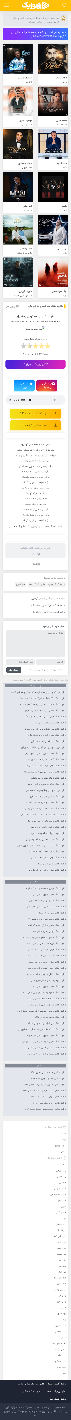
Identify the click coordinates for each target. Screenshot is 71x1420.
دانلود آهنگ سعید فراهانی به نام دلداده (47, 851)
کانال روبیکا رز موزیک (36, 364)
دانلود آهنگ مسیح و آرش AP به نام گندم (46, 925)
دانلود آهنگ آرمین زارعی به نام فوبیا (49, 931)
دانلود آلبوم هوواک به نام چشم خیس (48, 833)
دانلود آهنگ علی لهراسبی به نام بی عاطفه (47, 1023)
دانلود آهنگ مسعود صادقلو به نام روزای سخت (44, 937)
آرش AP (62, 1260)
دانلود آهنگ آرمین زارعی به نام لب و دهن (46, 968)
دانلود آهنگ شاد (58, 1399)
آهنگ (34, 564)
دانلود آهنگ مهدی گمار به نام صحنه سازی (46, 735)
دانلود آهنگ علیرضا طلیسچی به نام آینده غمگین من (41, 1029)
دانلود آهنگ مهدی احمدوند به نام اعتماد (47, 962)
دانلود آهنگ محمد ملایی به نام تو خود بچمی (45, 753)
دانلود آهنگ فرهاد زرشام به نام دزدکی (48, 778)
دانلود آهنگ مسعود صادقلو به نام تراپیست (46, 999)
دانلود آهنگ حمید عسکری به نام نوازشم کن (46, 839)
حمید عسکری (60, 1361)
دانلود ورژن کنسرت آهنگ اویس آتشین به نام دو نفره (41, 815)
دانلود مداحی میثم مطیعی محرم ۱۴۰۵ (48, 1072)
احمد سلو (62, 1200)
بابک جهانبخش (59, 1278)
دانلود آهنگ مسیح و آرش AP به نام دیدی (46, 1054)
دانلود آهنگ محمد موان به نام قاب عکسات (46, 802)
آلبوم (64, 1139)
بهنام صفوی (61, 1301)
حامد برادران (60, 1325)
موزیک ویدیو (60, 1145)
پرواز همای (61, 1313)
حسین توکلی (60, 1349)
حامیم (63, 1337)
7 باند (63, 1164)
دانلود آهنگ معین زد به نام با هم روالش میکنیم (44, 1041)
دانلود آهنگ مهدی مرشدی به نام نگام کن (47, 870)
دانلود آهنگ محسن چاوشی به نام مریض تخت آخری (41, 1011)
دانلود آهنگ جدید (46, 316)
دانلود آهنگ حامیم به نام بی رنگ (50, 1017)
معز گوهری (20, 584)
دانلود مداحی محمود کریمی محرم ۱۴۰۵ (48, 1078)
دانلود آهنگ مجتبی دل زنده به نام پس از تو (45, 710)
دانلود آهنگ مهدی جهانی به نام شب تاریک (46, 766)
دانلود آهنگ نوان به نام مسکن (52, 913)
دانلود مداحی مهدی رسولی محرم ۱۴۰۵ (48, 1097)
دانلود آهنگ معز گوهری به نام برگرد (45, 306)
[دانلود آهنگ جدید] (35, 5)
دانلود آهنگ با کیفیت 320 (34, 413)
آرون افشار (61, 1176)
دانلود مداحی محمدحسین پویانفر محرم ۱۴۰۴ (45, 1109)
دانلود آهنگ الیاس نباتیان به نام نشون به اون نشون (41, 845)
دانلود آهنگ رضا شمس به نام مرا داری (48, 741)
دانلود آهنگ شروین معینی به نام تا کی (48, 796)
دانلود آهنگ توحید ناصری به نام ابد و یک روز (44, 809)
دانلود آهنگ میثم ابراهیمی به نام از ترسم (47, 784)
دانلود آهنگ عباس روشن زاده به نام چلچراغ (45, 717)
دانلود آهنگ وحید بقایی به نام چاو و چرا (47, 821)
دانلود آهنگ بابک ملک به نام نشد (50, 723)
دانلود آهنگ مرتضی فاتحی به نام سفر (48, 827)
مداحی (63, 1151)
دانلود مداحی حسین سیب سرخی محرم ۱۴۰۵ (45, 1084)
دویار (64, 1373)
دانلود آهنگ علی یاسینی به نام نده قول (47, 900)
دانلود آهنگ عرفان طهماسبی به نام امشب (46, 950)
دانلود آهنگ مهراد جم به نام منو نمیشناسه (46, 943)
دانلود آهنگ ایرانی (56, 584)
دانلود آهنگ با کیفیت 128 (34, 425)
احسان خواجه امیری (57, 1194)
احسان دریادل (60, 1188)
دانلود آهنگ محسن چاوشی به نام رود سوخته (45, 772)
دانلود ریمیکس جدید (55, 1391)
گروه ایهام (62, 1272)
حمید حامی (61, 1355)
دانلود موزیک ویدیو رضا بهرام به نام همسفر (46, 790)
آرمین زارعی (61, 1170)
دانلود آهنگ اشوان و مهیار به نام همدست (46, 974)
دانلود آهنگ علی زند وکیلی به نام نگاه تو (47, 1005)
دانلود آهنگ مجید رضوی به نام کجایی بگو (46, 907)
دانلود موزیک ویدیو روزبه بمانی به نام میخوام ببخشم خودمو (38, 692)
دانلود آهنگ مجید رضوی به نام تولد (49, 986)
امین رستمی (61, 1254)
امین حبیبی (61, 1248)
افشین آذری (61, 1212)
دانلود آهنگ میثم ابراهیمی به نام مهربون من (45, 1048)
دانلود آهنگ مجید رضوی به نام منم (49, 894)
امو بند (63, 1218)
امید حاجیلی (61, 1224)
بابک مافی (61, 1283)
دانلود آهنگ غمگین (32, 1391)
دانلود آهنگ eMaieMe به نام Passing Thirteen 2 (43, 698)
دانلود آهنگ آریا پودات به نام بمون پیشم (47, 759)
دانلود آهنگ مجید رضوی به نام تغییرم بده (46, 1035)
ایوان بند (62, 1266)
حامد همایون (60, 1331)
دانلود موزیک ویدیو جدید (31, 1384)
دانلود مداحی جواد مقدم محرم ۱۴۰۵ (49, 1103)
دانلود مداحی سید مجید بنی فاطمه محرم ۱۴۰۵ (44, 1091)
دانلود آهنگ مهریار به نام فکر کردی (50, 864)
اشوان (63, 1206)
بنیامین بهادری (60, 1289)
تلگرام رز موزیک (24, 385)
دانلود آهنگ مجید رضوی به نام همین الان (46, 919)
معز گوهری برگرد (33, 526)
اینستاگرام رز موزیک (47, 385)
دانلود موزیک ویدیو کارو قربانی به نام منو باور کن (43, 747)
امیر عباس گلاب (59, 1236)
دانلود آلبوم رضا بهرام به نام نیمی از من (48, 980)
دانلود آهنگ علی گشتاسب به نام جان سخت (45, 729)
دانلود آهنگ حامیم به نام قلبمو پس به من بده (44, 992)
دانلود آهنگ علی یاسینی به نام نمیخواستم (46, 956)
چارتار (64, 1319)
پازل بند (62, 1307)
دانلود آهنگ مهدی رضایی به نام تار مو (48, 858)
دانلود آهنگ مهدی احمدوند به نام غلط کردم (46, 888)
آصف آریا (62, 1182)
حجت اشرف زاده (59, 1343)
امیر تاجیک (61, 1230)
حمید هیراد (61, 1367)
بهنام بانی (62, 1295)
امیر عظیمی (61, 1242)
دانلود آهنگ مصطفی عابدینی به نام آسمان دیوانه (43, 704)
